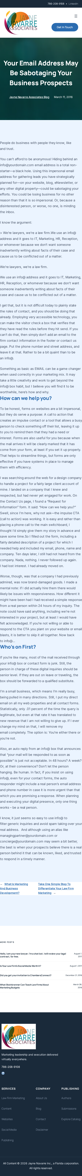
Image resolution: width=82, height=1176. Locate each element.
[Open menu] (76, 16)
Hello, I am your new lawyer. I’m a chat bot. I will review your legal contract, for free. (33, 955)
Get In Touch (65, 27)
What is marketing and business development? (14, 888)
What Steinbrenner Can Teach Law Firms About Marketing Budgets (24, 986)
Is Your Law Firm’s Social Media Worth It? (20, 965)
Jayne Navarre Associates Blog (29, 97)
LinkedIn (73, 3)
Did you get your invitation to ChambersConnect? (25, 975)
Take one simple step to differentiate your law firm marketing (56, 888)
